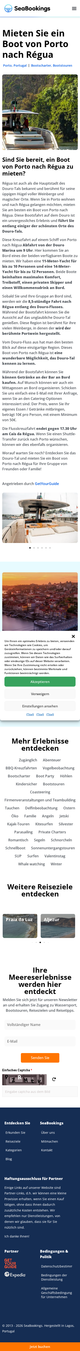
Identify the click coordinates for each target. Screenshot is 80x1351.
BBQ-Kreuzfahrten (21, 768)
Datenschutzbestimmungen (56, 1266)
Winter (56, 864)
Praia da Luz (19, 919)
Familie (30, 816)
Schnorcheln (61, 840)
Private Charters (52, 832)
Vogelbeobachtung (58, 768)
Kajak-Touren (18, 824)
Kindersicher (26, 784)
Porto (7, 65)
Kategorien (14, 1150)
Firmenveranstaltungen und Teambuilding (40, 800)
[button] (73, 636)
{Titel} (30, 714)
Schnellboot (15, 848)
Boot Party (45, 776)
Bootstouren (62, 65)
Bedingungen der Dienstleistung (54, 1277)
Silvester (66, 824)
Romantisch (18, 840)
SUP (18, 856)
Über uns (48, 1132)
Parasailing (23, 832)
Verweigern (40, 694)
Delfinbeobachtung (41, 808)
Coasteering (40, 792)
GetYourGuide (47, 483)
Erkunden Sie (15, 1132)
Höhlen (66, 776)
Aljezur (51, 919)
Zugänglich (28, 760)
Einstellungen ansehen (40, 706)
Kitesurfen (44, 824)
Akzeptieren (40, 681)
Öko (14, 816)
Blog (9, 1159)
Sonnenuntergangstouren (53, 848)
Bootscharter (41, 65)
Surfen (33, 856)
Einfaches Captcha (17, 1070)
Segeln (39, 840)
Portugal (20, 65)
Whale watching (31, 864)
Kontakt (46, 1150)
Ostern (69, 808)
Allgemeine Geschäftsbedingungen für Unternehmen (56, 1292)
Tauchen (12, 808)
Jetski (64, 816)
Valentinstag (54, 856)
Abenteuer (52, 760)
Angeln (48, 816)
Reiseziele (13, 1141)
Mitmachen (49, 1141)
